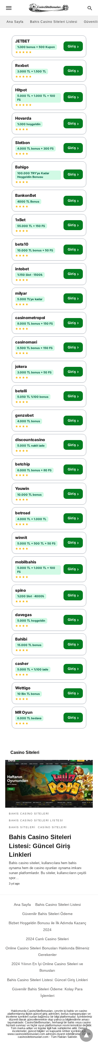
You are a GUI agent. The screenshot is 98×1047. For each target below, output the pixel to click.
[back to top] (86, 1035)
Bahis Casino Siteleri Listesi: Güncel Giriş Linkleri (40, 845)
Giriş (73, 46)
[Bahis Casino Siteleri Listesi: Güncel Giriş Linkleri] (49, 784)
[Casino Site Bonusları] (49, 7)
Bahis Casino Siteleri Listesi (53, 22)
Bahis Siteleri (22, 827)
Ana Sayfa (15, 22)
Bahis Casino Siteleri (29, 813)
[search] (90, 8)
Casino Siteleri (52, 827)
